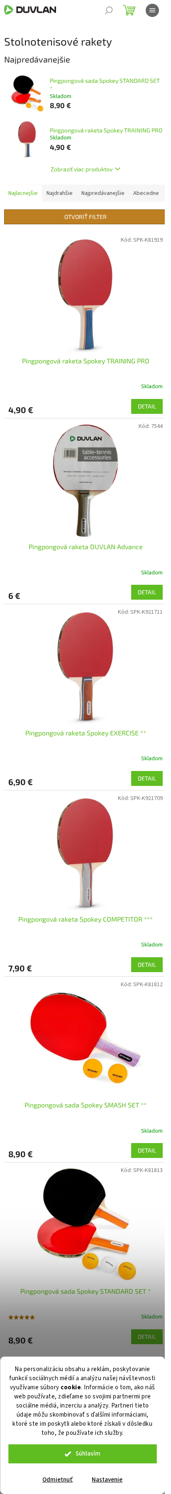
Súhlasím (88, 1453)
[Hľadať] (108, 10)
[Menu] (152, 10)
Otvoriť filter (85, 216)
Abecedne (146, 193)
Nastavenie (107, 1479)
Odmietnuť (57, 1479)
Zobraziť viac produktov (81, 169)
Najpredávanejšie (103, 193)
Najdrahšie (59, 193)
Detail (147, 406)
